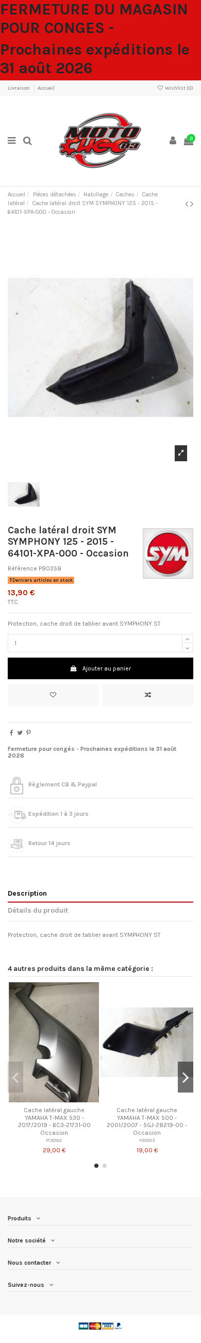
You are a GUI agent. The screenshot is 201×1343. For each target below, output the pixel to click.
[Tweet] (20, 732)
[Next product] (191, 204)
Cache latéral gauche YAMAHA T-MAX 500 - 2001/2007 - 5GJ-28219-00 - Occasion (147, 1121)
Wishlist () (178, 88)
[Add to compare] (148, 695)
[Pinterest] (28, 732)
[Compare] (54, 1099)
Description (27, 893)
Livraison (19, 88)
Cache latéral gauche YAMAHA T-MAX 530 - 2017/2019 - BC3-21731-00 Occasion (54, 1121)
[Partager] (11, 732)
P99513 (147, 1140)
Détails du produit (38, 910)
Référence (22, 568)
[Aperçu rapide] (66, 1099)
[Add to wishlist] (53, 695)
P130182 (54, 1140)
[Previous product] (187, 204)
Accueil (46, 88)
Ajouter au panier (106, 668)
